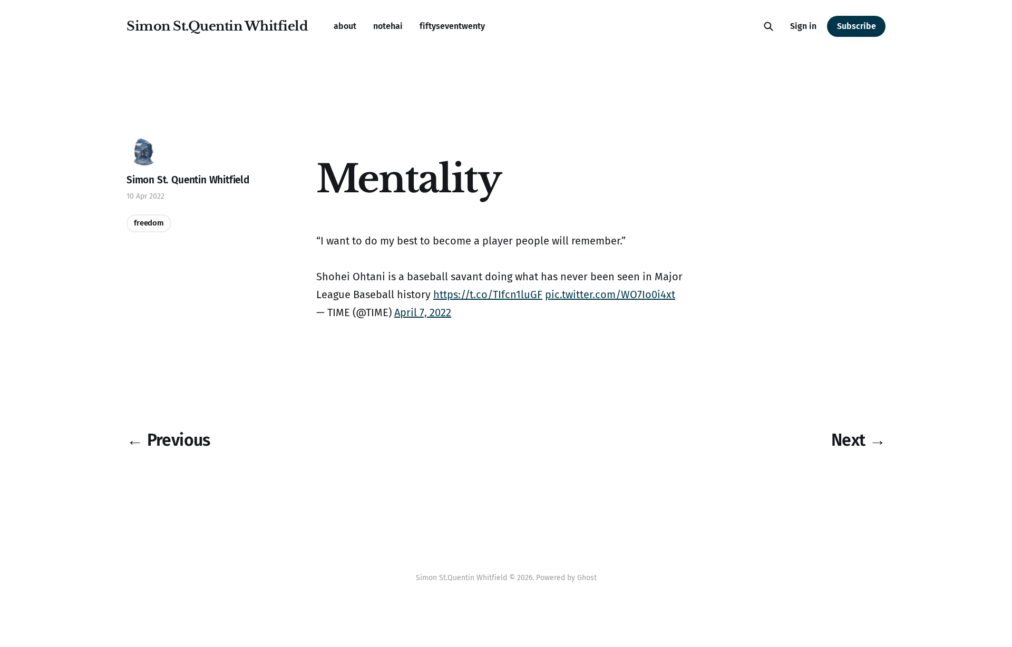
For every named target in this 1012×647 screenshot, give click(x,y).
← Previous (168, 440)
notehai (388, 26)
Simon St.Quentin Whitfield (217, 26)
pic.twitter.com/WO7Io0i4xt (610, 294)
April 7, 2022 (422, 312)
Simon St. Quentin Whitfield (187, 180)
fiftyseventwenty (452, 26)
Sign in (803, 26)
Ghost (587, 577)
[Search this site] (768, 26)
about (345, 26)
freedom (149, 223)
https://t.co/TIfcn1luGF (487, 294)
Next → (858, 440)
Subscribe (856, 26)
